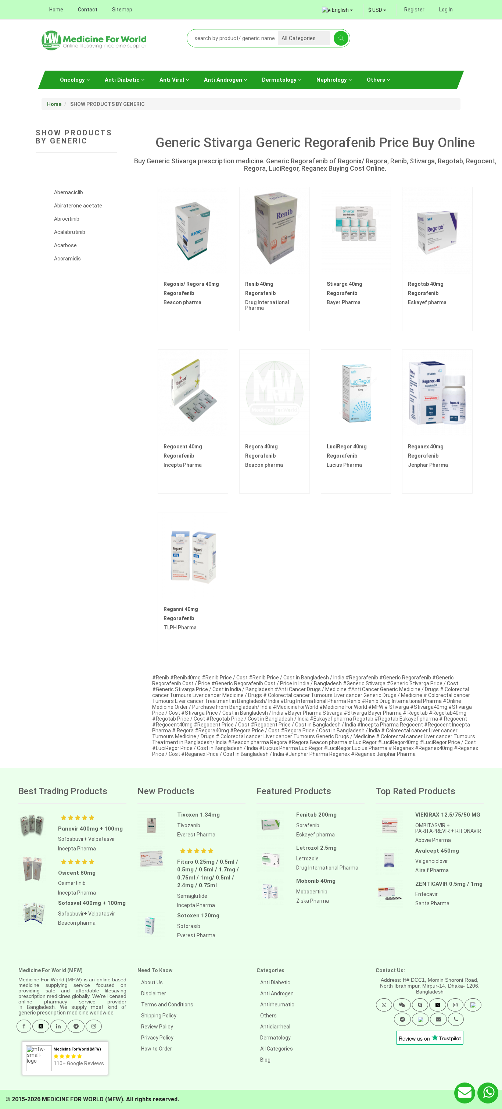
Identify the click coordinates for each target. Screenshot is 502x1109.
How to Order (156, 1049)
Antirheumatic (277, 1004)
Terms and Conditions (167, 1004)
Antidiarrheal (275, 1027)
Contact (87, 10)
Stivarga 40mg (344, 284)
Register (414, 10)
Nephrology (332, 80)
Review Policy (157, 1027)
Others (377, 80)
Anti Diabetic (123, 80)
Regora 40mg (261, 446)
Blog (265, 1060)
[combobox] (377, 10)
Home (56, 10)
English (340, 10)
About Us (152, 982)
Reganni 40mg (181, 609)
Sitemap (122, 10)
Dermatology (280, 80)
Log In (446, 10)
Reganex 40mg (426, 446)
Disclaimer (153, 993)
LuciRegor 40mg (347, 446)
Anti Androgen (224, 80)
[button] (384, 1005)
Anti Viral (172, 80)
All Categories (276, 1049)
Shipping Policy (158, 1016)
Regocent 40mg (183, 446)
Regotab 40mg (426, 284)
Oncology (73, 80)
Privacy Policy (157, 1038)
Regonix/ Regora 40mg (191, 284)
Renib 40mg (259, 284)
